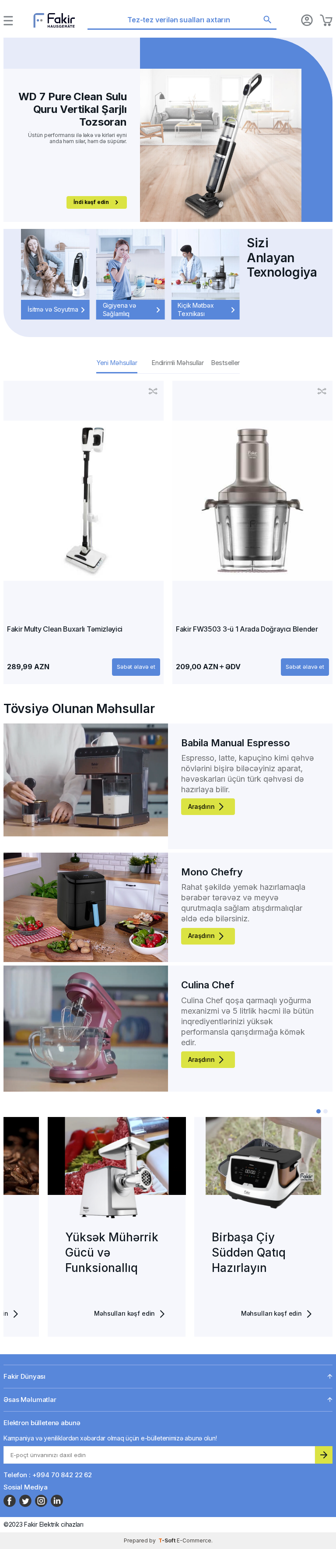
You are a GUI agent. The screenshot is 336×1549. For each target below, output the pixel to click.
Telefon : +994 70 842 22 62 (48, 1475)
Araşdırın (201, 806)
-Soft (167, 1540)
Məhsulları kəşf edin (80, 1313)
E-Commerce (194, 1540)
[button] (318, 1111)
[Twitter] (25, 1501)
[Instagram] (41, 1501)
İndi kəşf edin (91, 195)
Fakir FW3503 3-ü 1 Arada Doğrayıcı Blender (247, 629)
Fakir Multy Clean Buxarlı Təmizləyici (64, 629)
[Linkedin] (57, 1501)
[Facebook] (10, 1501)
